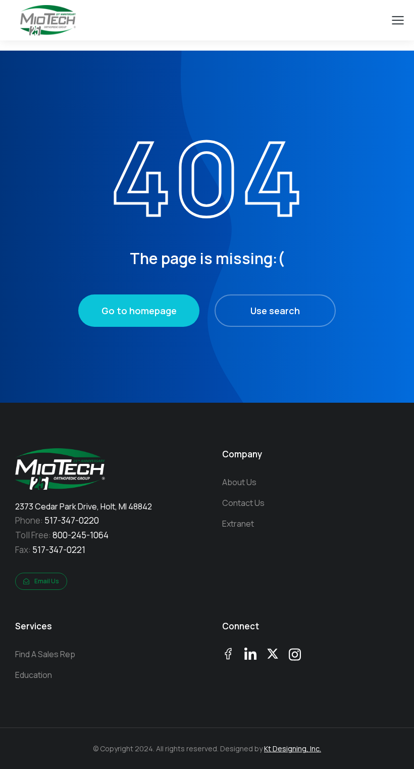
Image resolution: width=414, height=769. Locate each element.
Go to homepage (139, 311)
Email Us (46, 581)
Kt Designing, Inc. (292, 748)
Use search (275, 311)
